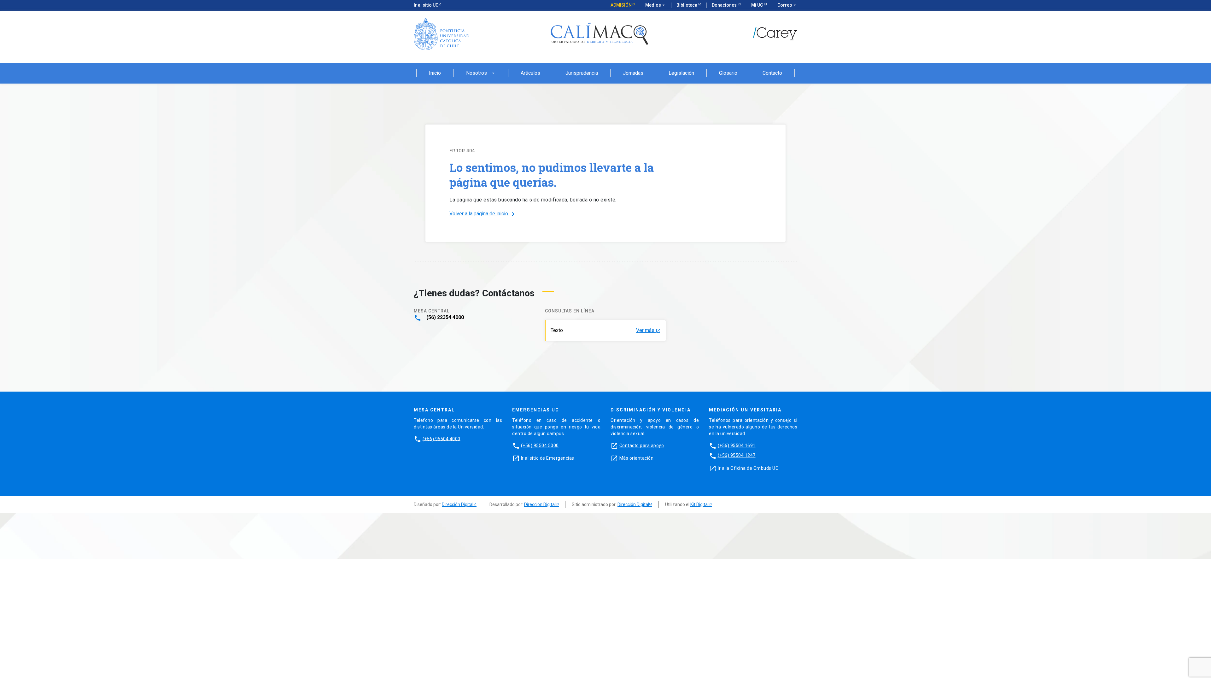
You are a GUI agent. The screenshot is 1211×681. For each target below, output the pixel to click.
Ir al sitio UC (426, 5)
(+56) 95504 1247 (737, 455)
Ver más (648, 330)
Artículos (530, 73)
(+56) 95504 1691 (737, 445)
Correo (787, 5)
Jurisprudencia (581, 73)
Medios (655, 5)
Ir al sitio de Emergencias (547, 457)
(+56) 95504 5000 (540, 445)
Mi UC (757, 5)
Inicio (435, 73)
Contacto (772, 73)
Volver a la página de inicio (483, 214)
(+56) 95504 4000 (441, 438)
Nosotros (481, 73)
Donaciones (725, 5)
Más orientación (636, 457)
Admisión (621, 5)
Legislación (681, 73)
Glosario (728, 73)
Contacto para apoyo (641, 445)
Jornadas (633, 73)
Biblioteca (687, 5)
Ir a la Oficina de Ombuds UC (748, 467)
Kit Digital (699, 504)
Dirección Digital (457, 504)
